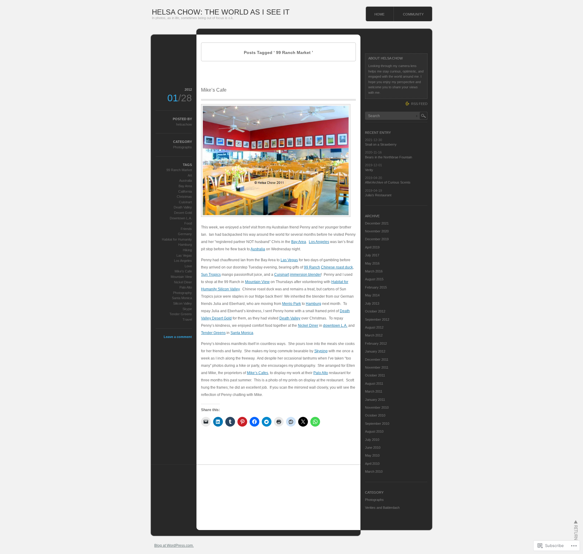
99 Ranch (312, 267)
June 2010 (372, 447)
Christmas (184, 196)
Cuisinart (281, 274)
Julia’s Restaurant (378, 195)
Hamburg (313, 304)
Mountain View (257, 282)
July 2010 (372, 439)
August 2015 (374, 279)
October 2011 (375, 375)
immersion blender (305, 274)
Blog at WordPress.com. (174, 545)
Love (188, 266)
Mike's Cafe (183, 271)
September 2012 (377, 319)
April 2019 (372, 247)
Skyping (321, 351)
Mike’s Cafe (214, 90)
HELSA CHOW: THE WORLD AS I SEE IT (221, 12)
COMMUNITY (413, 14)
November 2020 (377, 231)
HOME (379, 14)
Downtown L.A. (181, 218)
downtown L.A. (335, 325)
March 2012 (374, 335)
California (185, 191)
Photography (182, 293)
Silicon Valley (182, 303)
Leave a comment (178, 337)
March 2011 (373, 391)
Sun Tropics (211, 274)
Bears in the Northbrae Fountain (388, 157)
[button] (275, 160)
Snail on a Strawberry (381, 144)
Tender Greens (213, 333)
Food (188, 223)
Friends (186, 229)
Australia (258, 249)
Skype (187, 309)
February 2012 (376, 343)
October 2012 (375, 311)
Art (190, 175)
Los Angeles (319, 242)
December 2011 (376, 359)
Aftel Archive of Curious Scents (388, 182)
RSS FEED (419, 104)
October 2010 (375, 415)
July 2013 (372, 303)
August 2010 (374, 431)
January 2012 (375, 351)
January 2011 (375, 399)
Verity (369, 170)
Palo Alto (320, 373)
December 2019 (377, 239)
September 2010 (377, 423)
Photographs (182, 147)
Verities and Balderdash (382, 507)
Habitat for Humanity (177, 239)
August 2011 (374, 383)
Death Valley (289, 318)
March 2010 (374, 471)
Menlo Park (291, 304)
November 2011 (376, 367)
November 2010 (377, 407)
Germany (185, 234)
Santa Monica (241, 333)
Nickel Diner (308, 325)
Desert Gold (183, 213)
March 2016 (374, 271)
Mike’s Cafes (257, 373)
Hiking (187, 250)
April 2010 (372, 463)
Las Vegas (289, 260)
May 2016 (372, 263)
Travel (187, 319)
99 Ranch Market (179, 170)
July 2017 (372, 255)
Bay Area (298, 242)
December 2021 (377, 223)
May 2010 (372, 455)
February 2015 (376, 287)
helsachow (184, 124)
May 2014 (372, 295)
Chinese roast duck (337, 267)
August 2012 (374, 327)
